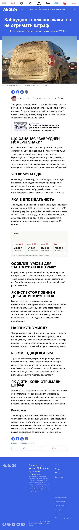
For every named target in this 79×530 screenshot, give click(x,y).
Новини (30, 9)
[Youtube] (13, 524)
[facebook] (17, 92)
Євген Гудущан (24, 98)
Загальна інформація (61, 497)
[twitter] (22, 92)
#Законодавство (28, 443)
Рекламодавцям (60, 502)
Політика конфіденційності (63, 518)
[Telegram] (18, 524)
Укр (69, 9)
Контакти (58, 514)
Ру (75, 9)
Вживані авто (60, 9)
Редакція (58, 510)
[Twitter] (9, 524)
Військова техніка (48, 9)
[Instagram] (23, 524)
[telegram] (13, 92)
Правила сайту (60, 506)
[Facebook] (4, 524)
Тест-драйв (38, 9)
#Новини (15, 443)
